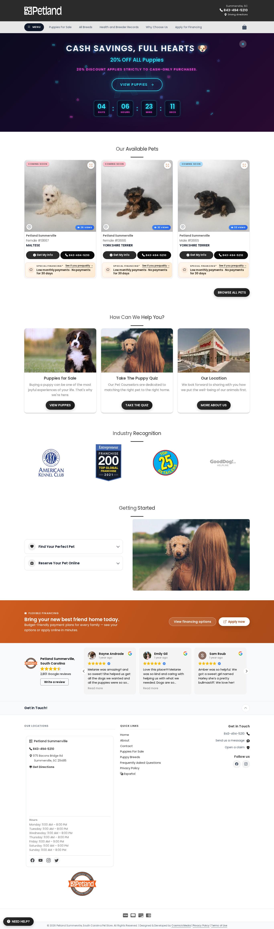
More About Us (214, 405)
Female (37, 240)
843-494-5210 (234, 734)
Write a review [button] (54, 682)
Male (189, 240)
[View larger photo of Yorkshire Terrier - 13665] (244, 165)
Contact (126, 746)
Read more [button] (95, 688)
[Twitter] (56, 860)
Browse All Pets (232, 292)
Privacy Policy (129, 768)
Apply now (236, 622)
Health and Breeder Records (119, 27)
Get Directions (43, 767)
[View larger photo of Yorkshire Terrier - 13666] (167, 165)
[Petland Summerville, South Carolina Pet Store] (43, 10)
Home (124, 735)
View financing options (192, 622)
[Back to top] (246, 708)
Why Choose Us (157, 27)
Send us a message (230, 740)
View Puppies (134, 84)
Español (129, 774)
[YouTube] (40, 860)
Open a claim (235, 747)
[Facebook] (32, 860)
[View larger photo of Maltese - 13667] (90, 165)
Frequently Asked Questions (140, 763)
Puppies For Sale (60, 27)
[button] (247, 671)
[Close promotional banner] (243, 44)
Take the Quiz (136, 405)
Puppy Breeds (130, 757)
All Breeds (85, 27)
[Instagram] (48, 860)
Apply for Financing (188, 27)
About (124, 740)
